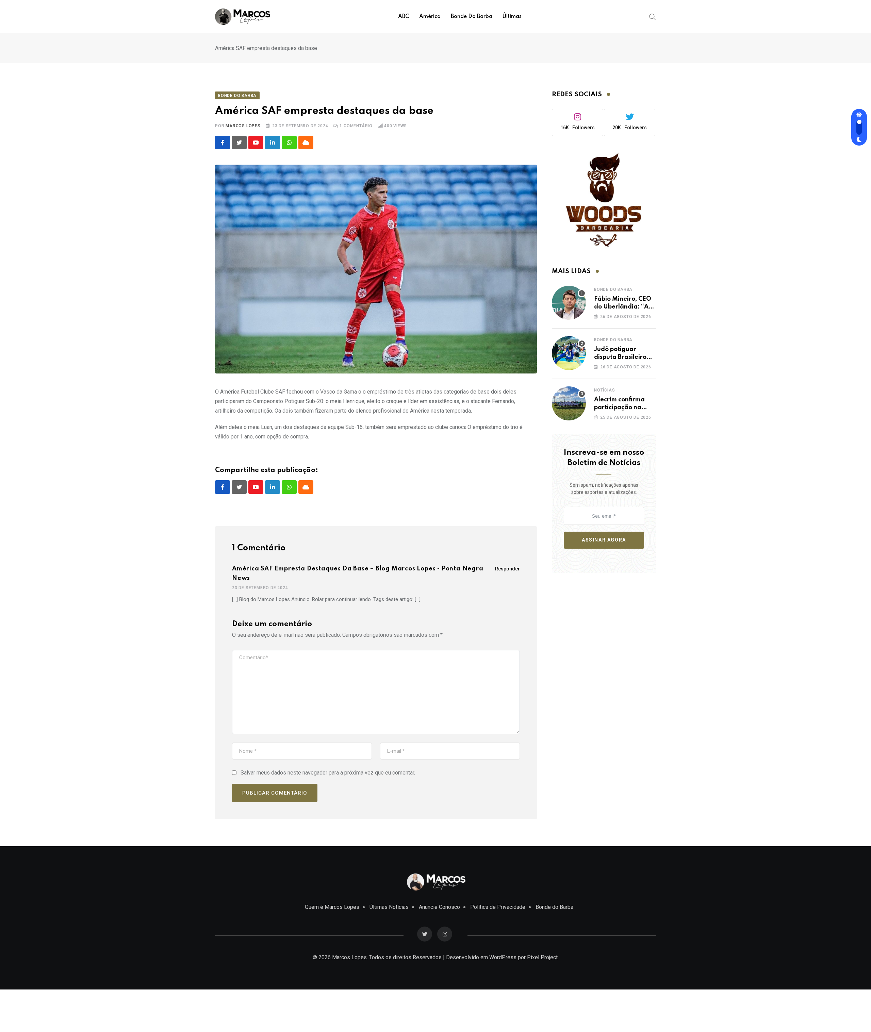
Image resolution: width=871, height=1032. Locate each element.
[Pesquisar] (652, 16)
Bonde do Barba (471, 16)
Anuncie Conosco (439, 907)
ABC (403, 16)
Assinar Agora (604, 540)
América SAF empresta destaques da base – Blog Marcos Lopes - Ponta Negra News (357, 573)
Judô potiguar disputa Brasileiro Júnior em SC (620, 357)
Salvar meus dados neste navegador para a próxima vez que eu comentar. (328, 772)
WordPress (502, 957)
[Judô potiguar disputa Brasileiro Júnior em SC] (569, 353)
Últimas (512, 16)
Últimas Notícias (389, 907)
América (430, 16)
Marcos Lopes (243, 125)
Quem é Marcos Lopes (332, 907)
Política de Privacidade (497, 907)
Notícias (604, 390)
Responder (507, 568)
